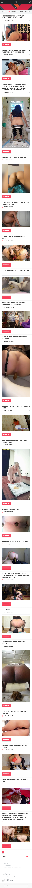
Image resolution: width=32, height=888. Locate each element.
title (29, 11)
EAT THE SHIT (6, 609)
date (9, 11)
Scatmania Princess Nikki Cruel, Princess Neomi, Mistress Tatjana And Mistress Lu (15, 575)
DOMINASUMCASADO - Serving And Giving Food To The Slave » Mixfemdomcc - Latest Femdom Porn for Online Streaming (15, 816)
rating (21, 11)
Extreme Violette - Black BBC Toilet (13, 237)
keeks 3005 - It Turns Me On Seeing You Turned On (15, 203)
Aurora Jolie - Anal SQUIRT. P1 (14, 157)
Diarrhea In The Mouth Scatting (15, 541)
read (26, 11)
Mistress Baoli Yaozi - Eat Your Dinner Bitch (14, 441)
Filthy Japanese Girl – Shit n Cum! (15, 270)
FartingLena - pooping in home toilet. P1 (14, 338)
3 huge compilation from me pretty (13, 643)
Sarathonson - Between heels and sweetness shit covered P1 (16, 51)
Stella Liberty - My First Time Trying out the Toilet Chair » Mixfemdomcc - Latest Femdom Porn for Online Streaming (14, 87)
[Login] (30, 2)
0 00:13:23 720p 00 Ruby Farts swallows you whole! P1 (13, 17)
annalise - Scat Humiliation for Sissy (14, 780)
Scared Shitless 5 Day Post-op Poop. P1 (14, 712)
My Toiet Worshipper (10, 509)
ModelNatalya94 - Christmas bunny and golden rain (13, 303)
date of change (15, 11)
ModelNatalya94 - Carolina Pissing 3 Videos (16, 407)
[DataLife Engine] (16, 7)
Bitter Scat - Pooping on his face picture (15, 746)
